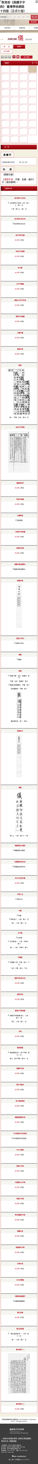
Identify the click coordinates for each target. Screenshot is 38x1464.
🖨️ (14, 57)
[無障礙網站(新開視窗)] (19, 1456)
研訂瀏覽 (7, 51)
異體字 (19, 46)
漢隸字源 (8, 179)
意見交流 (4, 1441)
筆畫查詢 (22, 28)
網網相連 (13, 1441)
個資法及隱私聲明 (10, 1439)
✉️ (18, 57)
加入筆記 (27, 57)
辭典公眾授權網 (24, 1439)
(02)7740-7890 (11, 1450)
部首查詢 (7, 28)
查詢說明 (34, 22)
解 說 (7, 46)
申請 (22, 240)
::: (0, 39)
